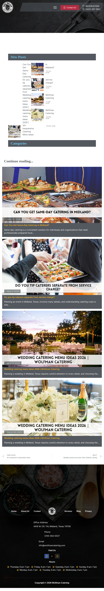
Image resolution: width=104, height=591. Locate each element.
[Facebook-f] (47, 556)
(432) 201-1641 (92, 9)
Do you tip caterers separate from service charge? (29, 297)
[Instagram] (57, 556)
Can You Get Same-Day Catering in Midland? (26, 225)
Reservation (92, 6)
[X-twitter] (52, 556)
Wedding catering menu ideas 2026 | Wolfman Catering (31, 369)
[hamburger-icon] (53, 7)
